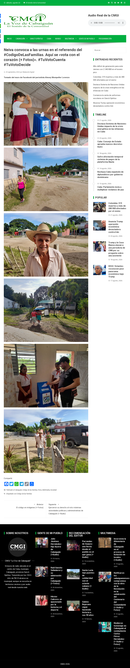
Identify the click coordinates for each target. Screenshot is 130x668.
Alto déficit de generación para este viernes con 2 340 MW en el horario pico (108, 69)
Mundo (58, 39)
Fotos (40, 490)
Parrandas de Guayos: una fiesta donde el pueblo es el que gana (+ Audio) (88, 549)
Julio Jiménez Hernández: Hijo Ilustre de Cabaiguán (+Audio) (56, 547)
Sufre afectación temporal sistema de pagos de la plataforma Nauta (110, 159)
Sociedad (53, 490)
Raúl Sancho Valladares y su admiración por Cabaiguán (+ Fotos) (56, 575)
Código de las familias (29, 490)
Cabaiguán (20, 39)
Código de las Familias (24, 494)
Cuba (49, 39)
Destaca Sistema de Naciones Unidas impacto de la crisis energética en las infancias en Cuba (108, 87)
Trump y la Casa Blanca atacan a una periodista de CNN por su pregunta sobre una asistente (116, 249)
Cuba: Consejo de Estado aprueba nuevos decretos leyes (109, 144)
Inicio (9, 39)
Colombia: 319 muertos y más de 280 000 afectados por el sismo (117, 207)
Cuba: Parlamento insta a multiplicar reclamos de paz (110, 188)
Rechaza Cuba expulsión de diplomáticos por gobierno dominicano (110, 174)
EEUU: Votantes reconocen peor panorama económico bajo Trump (116, 271)
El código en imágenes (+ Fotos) (29, 506)
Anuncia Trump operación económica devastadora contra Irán (115, 226)
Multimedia (69, 39)
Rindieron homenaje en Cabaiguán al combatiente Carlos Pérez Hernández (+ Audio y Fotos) (120, 633)
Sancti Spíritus (36, 39)
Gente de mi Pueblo (87, 39)
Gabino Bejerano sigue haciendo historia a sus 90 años (88, 608)
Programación (105, 39)
